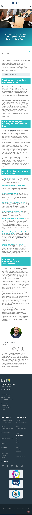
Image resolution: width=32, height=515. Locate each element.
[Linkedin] (21, 466)
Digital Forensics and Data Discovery (7, 439)
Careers (3, 457)
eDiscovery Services (6, 422)
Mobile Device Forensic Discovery (6, 442)
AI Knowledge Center (20, 456)
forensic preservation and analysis (14, 238)
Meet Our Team (4, 453)
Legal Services (6, 417)
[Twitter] (12, 466)
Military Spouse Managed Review (7, 429)
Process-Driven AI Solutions (5, 433)
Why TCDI (4, 448)
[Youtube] (3, 466)
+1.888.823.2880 (7, 389)
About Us (3, 451)
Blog (17, 438)
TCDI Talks (18, 449)
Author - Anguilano (8, 51)
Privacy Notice (13, 510)
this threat (13, 130)
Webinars (18, 447)
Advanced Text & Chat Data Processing (21, 429)
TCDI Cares (3, 455)
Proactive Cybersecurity (24, 51)
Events (17, 442)
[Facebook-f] (7, 466)
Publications (19, 451)
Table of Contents (10, 74)
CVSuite (18, 420)
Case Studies (19, 453)
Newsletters (18, 445)
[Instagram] (17, 466)
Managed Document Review (6, 425)
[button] (30, 6)
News (17, 440)
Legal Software (21, 417)
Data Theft (15, 51)
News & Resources (19, 434)
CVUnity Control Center (21, 422)
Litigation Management (6, 420)
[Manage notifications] (28, 512)
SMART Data (4, 436)
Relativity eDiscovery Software (20, 425)
